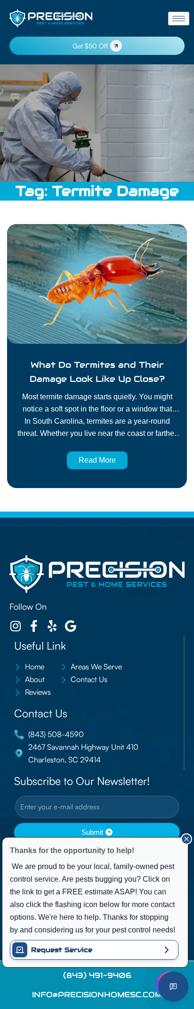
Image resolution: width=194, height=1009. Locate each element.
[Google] (70, 626)
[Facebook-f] (34, 626)
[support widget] (173, 986)
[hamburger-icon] (178, 18)
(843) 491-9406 (97, 975)
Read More (97, 460)
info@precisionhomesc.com (97, 995)
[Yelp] (52, 626)
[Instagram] (15, 626)
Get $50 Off (90, 46)
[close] (186, 839)
